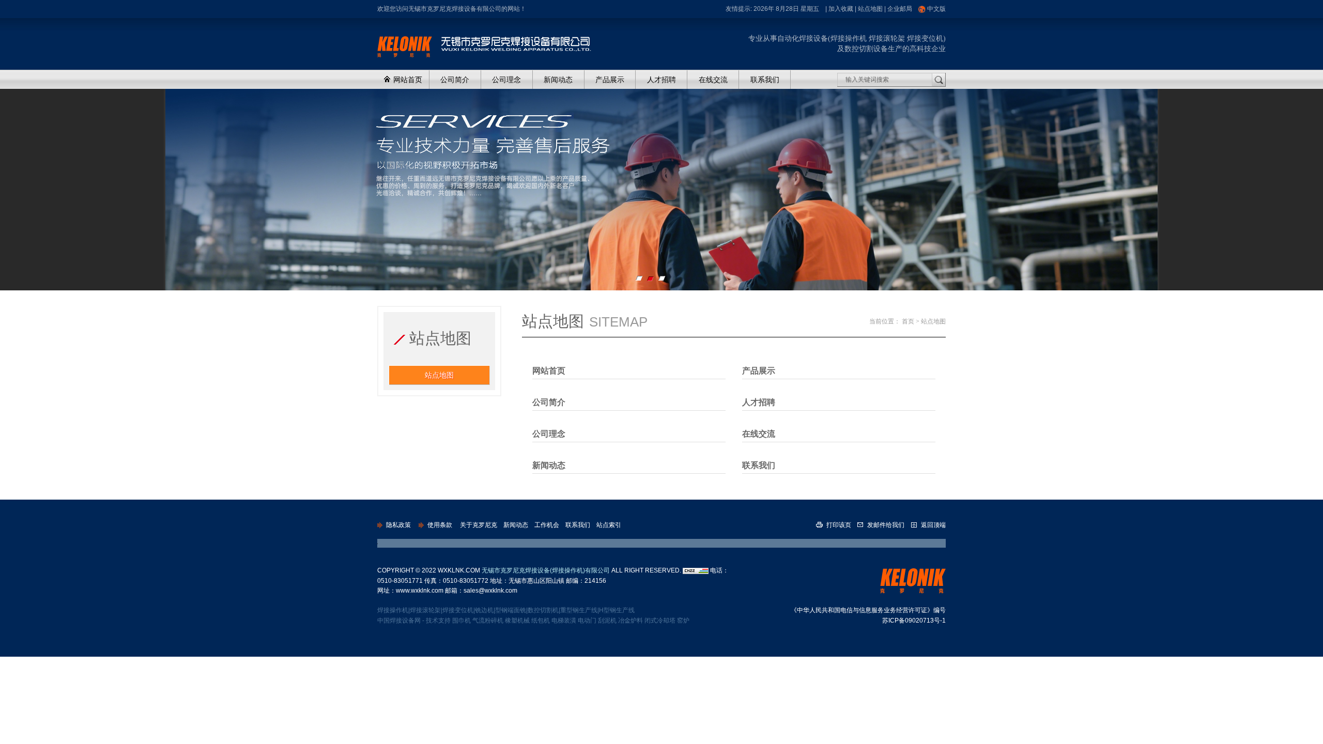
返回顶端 (932, 525)
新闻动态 (558, 79)
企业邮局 (899, 8)
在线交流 (713, 79)
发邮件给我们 (886, 525)
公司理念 (506, 79)
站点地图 (870, 8)
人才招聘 (661, 79)
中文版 (936, 8)
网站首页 (406, 79)
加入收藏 (840, 8)
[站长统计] (696, 570)
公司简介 (454, 79)
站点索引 (608, 525)
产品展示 (609, 79)
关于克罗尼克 (478, 525)
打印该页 (839, 525)
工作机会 (546, 525)
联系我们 (764, 79)
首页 (908, 321)
